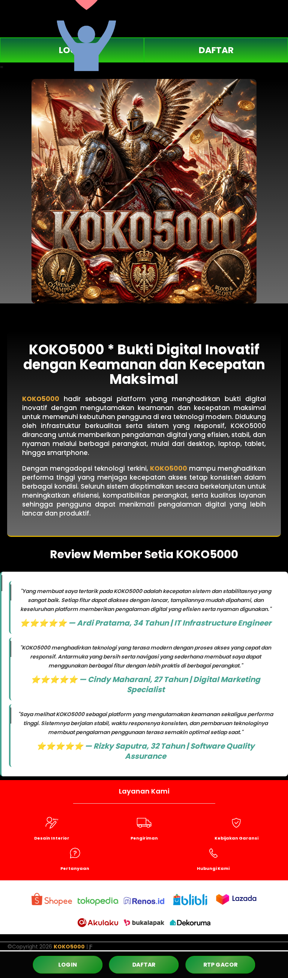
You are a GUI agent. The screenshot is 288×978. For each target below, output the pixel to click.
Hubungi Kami (213, 868)
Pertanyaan (74, 868)
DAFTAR (216, 50)
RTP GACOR (220, 964)
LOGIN (67, 964)
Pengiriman (144, 838)
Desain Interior (51, 838)
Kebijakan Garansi (236, 838)
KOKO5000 (40, 398)
